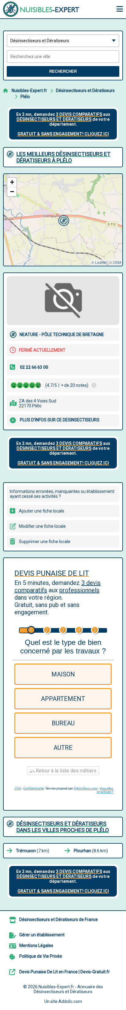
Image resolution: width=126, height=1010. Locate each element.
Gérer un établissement (42, 934)
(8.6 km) (91, 850)
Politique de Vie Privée (40, 956)
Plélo (25, 96)
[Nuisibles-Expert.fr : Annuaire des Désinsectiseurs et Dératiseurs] (41, 9)
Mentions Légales (36, 945)
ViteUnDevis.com (86, 788)
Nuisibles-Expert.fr (29, 90)
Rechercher (63, 71)
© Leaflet (98, 262)
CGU (17, 788)
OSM (117, 262)
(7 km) (32, 850)
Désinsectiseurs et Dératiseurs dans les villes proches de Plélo (63, 826)
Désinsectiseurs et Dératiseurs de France (58, 919)
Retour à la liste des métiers (65, 771)
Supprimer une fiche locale (44, 541)
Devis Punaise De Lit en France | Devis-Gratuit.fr (64, 971)
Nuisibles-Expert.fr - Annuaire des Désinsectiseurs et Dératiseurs (68, 989)
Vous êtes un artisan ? (105, 790)
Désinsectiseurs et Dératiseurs (85, 90)
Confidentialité (33, 788)
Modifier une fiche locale (42, 526)
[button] (63, 219)
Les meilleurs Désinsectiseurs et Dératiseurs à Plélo (63, 157)
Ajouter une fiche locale (41, 511)
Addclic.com (70, 1001)
